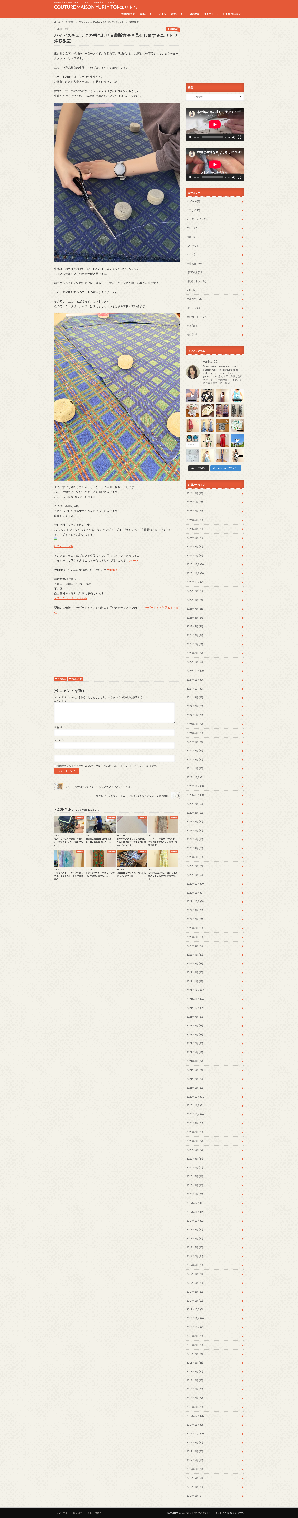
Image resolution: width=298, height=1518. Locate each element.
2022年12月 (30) (195, 883)
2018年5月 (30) (195, 1371)
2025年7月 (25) (195, 608)
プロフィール (211, 14)
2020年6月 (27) (195, 1149)
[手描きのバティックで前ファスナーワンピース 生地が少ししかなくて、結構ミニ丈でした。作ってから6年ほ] (192, 425)
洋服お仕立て (128, 14)
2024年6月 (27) (195, 723)
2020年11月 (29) (195, 1105)
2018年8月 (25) (195, 1345)
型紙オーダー (147, 14)
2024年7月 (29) (195, 715)
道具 (192, 325)
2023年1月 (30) (195, 874)
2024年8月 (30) (195, 706)
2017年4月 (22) (195, 1486)
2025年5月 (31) (195, 626)
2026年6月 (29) (195, 511)
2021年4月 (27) (195, 1061)
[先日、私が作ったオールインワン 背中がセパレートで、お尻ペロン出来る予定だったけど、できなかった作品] (222, 455)
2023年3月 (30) (195, 857)
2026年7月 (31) (195, 502)
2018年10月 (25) (195, 1327)
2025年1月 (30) (195, 661)
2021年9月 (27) (195, 1016)
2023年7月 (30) (195, 821)
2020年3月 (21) (195, 1176)
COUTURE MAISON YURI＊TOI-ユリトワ (96, 7)
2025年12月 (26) (195, 564)
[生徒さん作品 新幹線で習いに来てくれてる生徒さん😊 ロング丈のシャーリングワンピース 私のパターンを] (222, 440)
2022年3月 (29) (195, 963)
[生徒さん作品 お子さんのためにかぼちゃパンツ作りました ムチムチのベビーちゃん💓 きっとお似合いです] (237, 425)
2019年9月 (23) (195, 1229)
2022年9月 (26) (195, 910)
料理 (191, 236)
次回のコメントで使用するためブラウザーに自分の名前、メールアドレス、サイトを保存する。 (109, 766)
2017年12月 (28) (195, 1415)
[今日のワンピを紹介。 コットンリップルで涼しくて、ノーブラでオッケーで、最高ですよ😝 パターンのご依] (237, 395)
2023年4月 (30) (195, 848)
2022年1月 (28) (195, 981)
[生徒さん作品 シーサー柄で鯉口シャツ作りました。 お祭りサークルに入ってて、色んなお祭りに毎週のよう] (222, 425)
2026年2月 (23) (195, 546)
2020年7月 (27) (195, 1140)
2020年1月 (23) (195, 1194)
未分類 (192, 245)
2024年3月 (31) (195, 750)
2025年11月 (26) (195, 573)
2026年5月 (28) (195, 519)
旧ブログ (77, 1512)
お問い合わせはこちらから (70, 598)
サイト (57, 753)
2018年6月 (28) (195, 1362)
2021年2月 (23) (195, 1078)
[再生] (190, 137)
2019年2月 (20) (195, 1291)
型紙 (192, 227)
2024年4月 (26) (195, 741)
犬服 (191, 290)
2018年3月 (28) (195, 1389)
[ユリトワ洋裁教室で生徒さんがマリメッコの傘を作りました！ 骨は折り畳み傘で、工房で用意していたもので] (207, 410)
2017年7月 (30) (195, 1460)
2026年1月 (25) (195, 555)
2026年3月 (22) (195, 537)
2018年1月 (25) (195, 1406)
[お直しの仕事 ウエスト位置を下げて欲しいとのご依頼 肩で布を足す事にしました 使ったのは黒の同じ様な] (237, 410)
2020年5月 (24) (195, 1158)
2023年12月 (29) (195, 777)
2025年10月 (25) (195, 582)
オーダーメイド (198, 219)
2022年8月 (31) (195, 919)
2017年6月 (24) (195, 1469)
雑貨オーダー (178, 14)
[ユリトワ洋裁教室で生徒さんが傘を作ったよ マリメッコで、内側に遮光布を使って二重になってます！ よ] (207, 395)
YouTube (111, 569)
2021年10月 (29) (195, 1007)
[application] (215, 124)
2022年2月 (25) (195, 972)
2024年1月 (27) (195, 768)
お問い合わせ (94, 1512)
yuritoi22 (134, 560)
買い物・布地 (197, 316)
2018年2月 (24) (195, 1398)
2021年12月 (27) (195, 990)
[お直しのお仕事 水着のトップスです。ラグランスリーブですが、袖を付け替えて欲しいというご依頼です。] (192, 440)
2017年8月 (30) (195, 1451)
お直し (162, 14)
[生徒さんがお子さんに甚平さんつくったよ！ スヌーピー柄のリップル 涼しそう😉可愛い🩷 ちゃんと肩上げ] (192, 410)
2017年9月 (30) (195, 1442)
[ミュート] (234, 137)
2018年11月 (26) (195, 1318)
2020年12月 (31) (195, 1096)
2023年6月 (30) (195, 830)
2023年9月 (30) (195, 803)
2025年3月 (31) (195, 644)
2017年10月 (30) (195, 1433)
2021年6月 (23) (195, 1043)
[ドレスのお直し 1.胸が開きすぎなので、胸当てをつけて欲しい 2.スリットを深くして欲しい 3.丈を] (207, 425)
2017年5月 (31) (195, 1477)
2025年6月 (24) (195, 617)
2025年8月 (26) (195, 599)
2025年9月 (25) (195, 590)
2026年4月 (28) (195, 528)
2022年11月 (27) (195, 892)
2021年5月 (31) (195, 1052)
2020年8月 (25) (195, 1132)
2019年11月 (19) (195, 1211)
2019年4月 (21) (195, 1273)
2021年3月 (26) (195, 1069)
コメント (60, 700)
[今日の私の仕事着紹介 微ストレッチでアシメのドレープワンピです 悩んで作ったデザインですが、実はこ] (192, 395)
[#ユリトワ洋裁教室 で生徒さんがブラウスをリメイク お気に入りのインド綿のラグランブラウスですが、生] (222, 410)
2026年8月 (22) (195, 493)
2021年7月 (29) (195, 1034)
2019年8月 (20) (195, 1238)
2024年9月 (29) (195, 697)
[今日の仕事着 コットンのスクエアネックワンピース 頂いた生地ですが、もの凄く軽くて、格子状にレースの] (222, 395)
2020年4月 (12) (195, 1167)
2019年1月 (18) (195, 1300)
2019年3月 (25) (195, 1282)
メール (59, 740)
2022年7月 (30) (195, 928)
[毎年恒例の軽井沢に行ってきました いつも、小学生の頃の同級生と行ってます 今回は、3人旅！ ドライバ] (237, 440)
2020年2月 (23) (195, 1185)
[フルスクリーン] (239, 137)
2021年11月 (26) (195, 998)
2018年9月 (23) (195, 1336)
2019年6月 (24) (195, 1256)
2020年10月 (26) (195, 1114)
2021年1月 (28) (195, 1087)
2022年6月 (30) (195, 936)
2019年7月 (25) (195, 1247)
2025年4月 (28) (195, 635)
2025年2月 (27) (195, 653)
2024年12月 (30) (195, 670)
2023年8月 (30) (195, 812)
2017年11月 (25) (195, 1424)
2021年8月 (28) (195, 1025)
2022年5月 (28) (195, 945)
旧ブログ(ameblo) (232, 14)
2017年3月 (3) (194, 1495)
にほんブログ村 (63, 546)
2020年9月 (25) (195, 1123)
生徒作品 (194, 298)
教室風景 (195, 272)
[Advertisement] (117, 641)
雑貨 (192, 334)
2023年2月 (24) (195, 865)
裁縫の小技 (77, 678)
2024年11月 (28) (195, 679)
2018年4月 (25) (195, 1380)
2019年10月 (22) (195, 1220)
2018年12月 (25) (195, 1309)
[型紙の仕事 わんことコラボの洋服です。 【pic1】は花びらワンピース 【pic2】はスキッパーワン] (192, 455)
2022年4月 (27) (195, 954)
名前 (58, 727)
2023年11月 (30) (195, 786)
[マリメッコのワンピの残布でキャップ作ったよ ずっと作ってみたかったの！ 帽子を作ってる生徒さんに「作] (237, 455)
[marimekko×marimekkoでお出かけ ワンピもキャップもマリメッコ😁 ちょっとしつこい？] (207, 440)
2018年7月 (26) (195, 1353)
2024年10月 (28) (195, 688)
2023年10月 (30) (195, 794)
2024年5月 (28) (195, 732)
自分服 (193, 307)
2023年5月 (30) (195, 839)
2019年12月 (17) (195, 1202)
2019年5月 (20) (195, 1265)
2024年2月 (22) (195, 759)
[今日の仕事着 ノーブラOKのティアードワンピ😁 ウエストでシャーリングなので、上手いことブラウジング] (207, 455)
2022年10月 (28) (195, 901)
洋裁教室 (194, 14)
